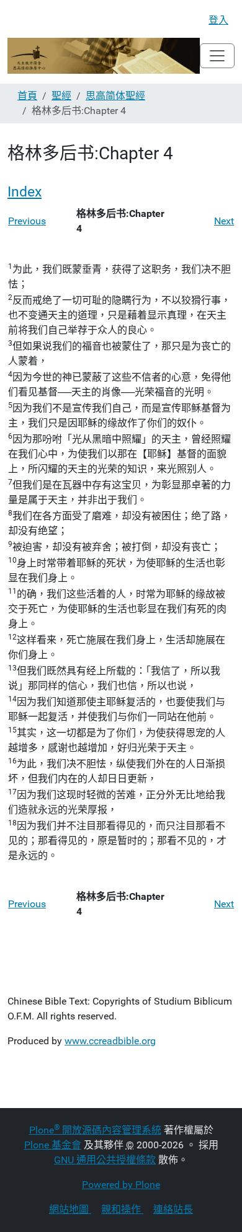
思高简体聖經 (115, 96)
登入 (218, 20)
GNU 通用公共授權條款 (105, 1160)
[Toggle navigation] (217, 55)
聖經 (61, 96)
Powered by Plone (121, 1184)
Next (224, 221)
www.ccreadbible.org (110, 1041)
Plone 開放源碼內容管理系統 (95, 1130)
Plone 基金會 (52, 1145)
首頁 (27, 96)
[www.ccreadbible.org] (103, 56)
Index (24, 191)
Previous (27, 221)
